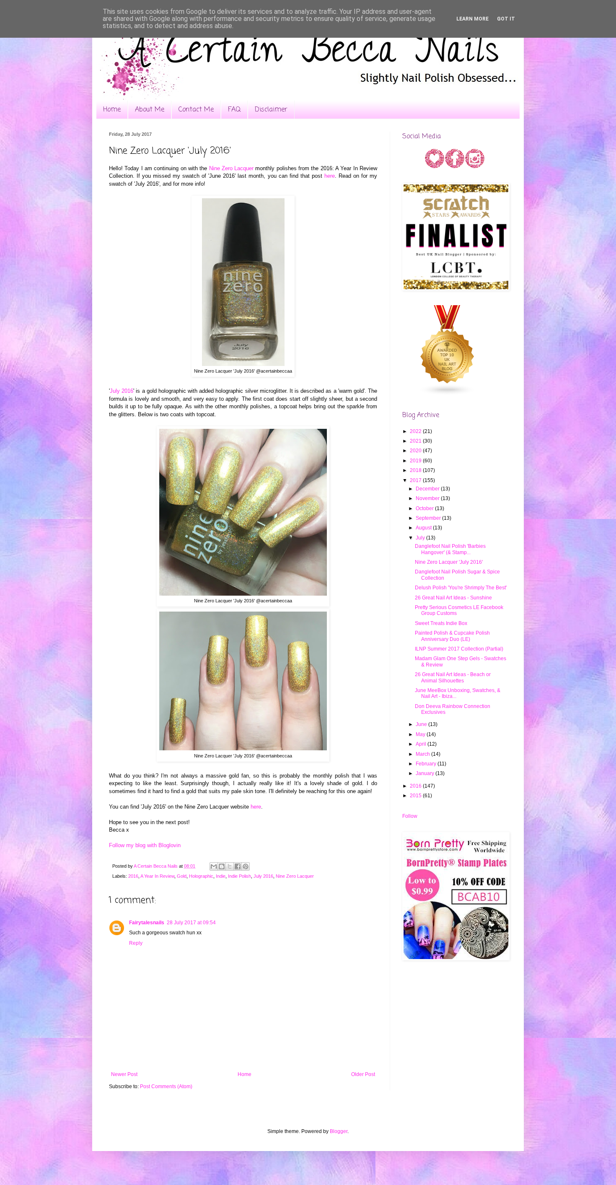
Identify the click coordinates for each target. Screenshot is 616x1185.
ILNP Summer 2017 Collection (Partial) (459, 649)
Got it (506, 19)
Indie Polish (239, 876)
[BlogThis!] (221, 866)
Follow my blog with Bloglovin (145, 845)
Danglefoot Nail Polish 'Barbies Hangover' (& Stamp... (450, 549)
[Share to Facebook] (237, 866)
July (421, 538)
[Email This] (214, 866)
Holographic (201, 876)
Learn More (472, 19)
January (425, 773)
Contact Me (196, 110)
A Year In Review (157, 876)
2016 (133, 876)
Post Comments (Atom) (166, 1086)
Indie (220, 876)
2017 (416, 480)
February (426, 764)
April (421, 744)
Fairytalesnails (146, 923)
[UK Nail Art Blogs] (447, 394)
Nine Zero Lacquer (231, 168)
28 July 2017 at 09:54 (191, 923)
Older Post (363, 1074)
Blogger (338, 1131)
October (425, 508)
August (424, 528)
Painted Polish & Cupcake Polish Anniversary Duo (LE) (452, 636)
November (428, 498)
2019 (416, 461)
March (423, 754)
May (421, 734)
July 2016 (121, 391)
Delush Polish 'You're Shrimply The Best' (461, 588)
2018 (416, 470)
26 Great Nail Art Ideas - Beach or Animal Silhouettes (453, 677)
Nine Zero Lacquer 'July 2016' (449, 562)
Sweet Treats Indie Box (441, 623)
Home (112, 110)
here (329, 176)
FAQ (234, 110)
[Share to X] (229, 866)
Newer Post (124, 1074)
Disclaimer (271, 110)
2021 (416, 441)
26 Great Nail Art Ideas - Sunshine (453, 598)
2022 (416, 431)
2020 (416, 451)
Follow (409, 816)
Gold (181, 876)
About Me (149, 110)
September (429, 518)
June (422, 724)
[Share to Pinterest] (245, 866)
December (428, 489)
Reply (135, 943)
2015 (416, 796)
